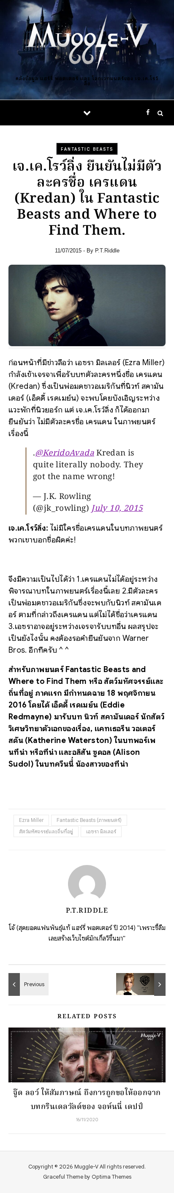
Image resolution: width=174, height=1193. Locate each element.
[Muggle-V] (87, 43)
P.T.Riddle (107, 250)
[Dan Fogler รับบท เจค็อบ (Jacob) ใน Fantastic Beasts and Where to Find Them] (27, 984)
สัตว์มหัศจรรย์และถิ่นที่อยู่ (46, 831)
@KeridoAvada (64, 453)
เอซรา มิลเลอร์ (101, 831)
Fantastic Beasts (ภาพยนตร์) (89, 820)
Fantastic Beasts (87, 149)
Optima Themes (111, 1176)
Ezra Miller (31, 820)
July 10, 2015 (117, 508)
